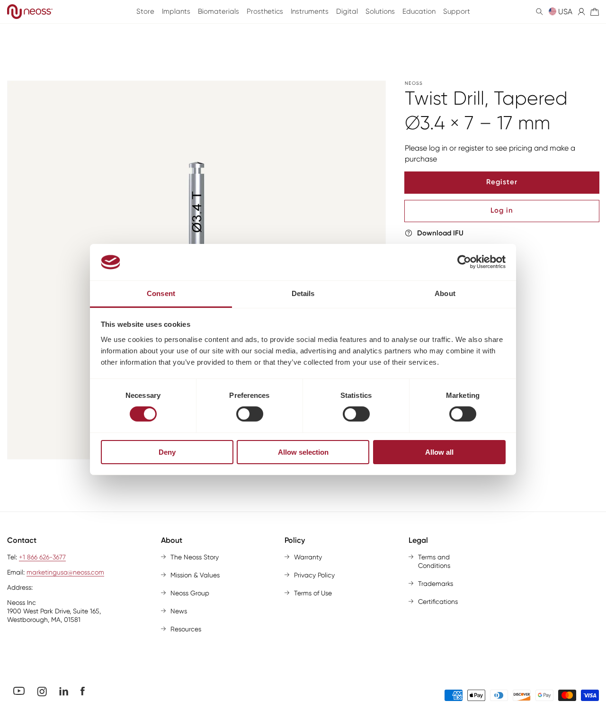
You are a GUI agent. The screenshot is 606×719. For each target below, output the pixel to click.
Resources (185, 629)
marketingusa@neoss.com (65, 572)
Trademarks (435, 583)
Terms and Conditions (434, 561)
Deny (167, 452)
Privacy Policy (314, 575)
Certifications (438, 601)
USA (565, 11)
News (178, 611)
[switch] (249, 414)
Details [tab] (303, 293)
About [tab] (445, 293)
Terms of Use (313, 593)
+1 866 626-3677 (42, 557)
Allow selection (303, 452)
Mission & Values (195, 575)
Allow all (439, 452)
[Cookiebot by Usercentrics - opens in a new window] (464, 262)
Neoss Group (189, 593)
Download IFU (440, 232)
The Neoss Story (194, 557)
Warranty (308, 557)
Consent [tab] (161, 293)
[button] (539, 11)
